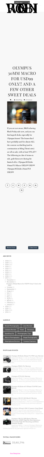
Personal (30, 329)
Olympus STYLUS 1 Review (20, 376)
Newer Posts (11, 247)
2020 (7, 272)
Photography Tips (24, 333)
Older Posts (33, 247)
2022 (7, 268)
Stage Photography (30, 337)
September (11, 289)
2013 (7, 312)
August (9, 291)
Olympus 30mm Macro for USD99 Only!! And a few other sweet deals (22, 81)
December (10, 280)
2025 (7, 263)
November (10, 282)
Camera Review (10, 329)
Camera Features (29, 341)
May (8, 297)
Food (22, 329)
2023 (7, 266)
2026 (7, 261)
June (8, 295)
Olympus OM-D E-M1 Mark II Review (24, 398)
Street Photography (12, 326)
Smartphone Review (12, 341)
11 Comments (29, 100)
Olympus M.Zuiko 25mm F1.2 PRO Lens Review (27, 356)
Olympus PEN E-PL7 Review (21, 366)
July (8, 293)
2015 (7, 308)
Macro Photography (12, 337)
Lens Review (27, 326)
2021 (7, 270)
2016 (7, 306)
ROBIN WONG (22, 8)
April (9, 298)
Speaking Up (9, 333)
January (9, 304)
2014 (7, 310)
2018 (7, 276)
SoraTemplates (15, 453)
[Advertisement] (22, 36)
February (10, 302)
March (9, 300)
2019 (7, 274)
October (10, 287)
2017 (7, 278)
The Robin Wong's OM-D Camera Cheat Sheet (27, 408)
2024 (7, 264)
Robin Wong (19, 100)
